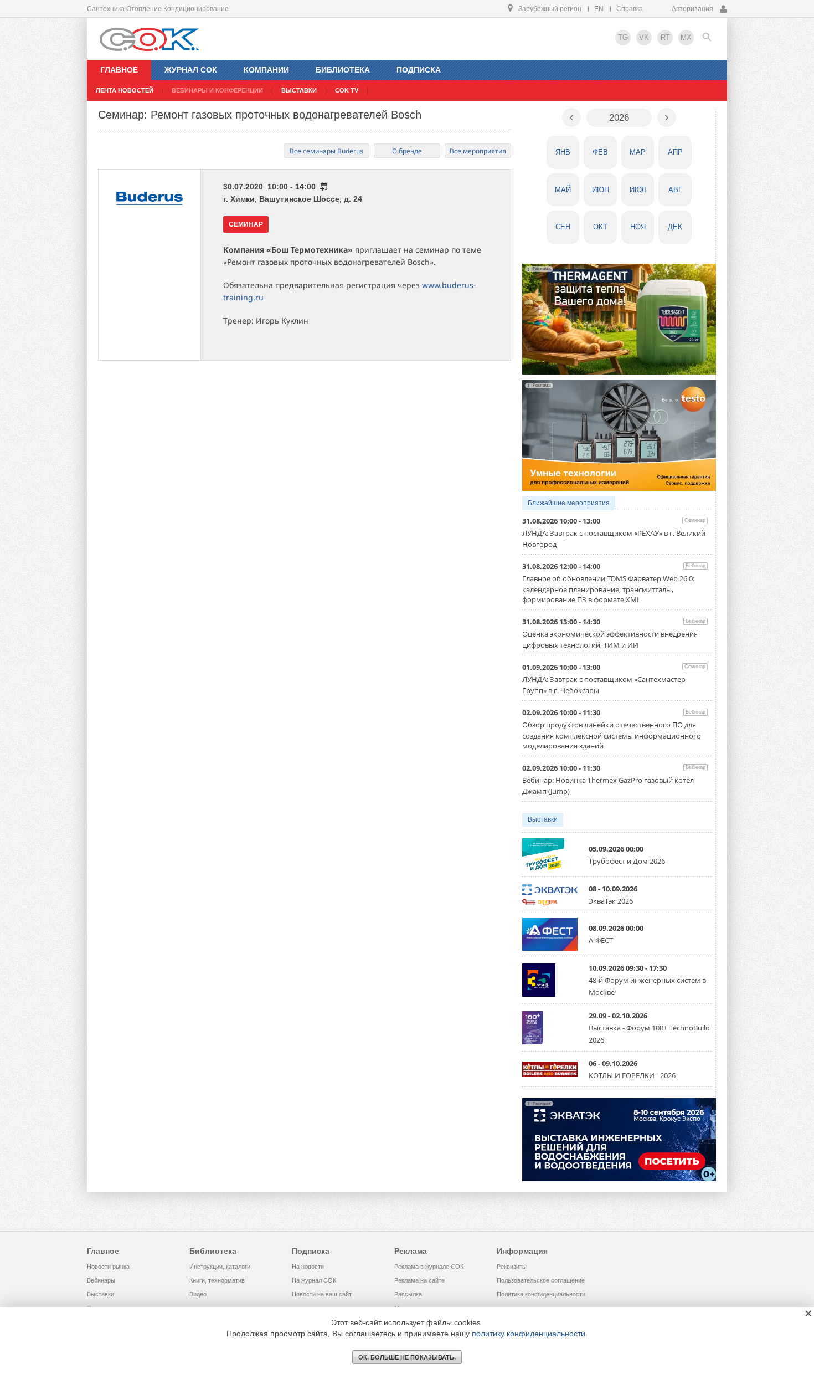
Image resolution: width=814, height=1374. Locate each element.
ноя (638, 227)
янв (562, 152)
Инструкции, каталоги (219, 1266)
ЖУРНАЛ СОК (190, 69)
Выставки (543, 819)
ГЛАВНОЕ (119, 69)
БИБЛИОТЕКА (343, 69)
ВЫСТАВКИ (299, 90)
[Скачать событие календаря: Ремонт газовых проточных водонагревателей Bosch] (323, 186)
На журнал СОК (314, 1280)
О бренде (407, 151)
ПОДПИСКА (418, 69)
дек (675, 227)
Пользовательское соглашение (541, 1280)
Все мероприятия (478, 151)
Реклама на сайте (419, 1280)
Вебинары (101, 1280)
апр (675, 152)
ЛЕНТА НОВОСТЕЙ (124, 90)
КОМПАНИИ (266, 69)
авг (675, 190)
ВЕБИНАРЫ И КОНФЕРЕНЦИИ (217, 90)
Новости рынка (108, 1266)
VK (644, 37)
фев (600, 152)
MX (686, 37)
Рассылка (408, 1294)
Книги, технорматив (217, 1280)
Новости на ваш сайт (322, 1294)
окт (600, 227)
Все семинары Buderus (326, 151)
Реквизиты (512, 1266)
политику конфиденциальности (528, 1333)
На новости (308, 1266)
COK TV (346, 90)
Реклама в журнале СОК (428, 1266)
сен (562, 227)
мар (638, 152)
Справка (629, 9)
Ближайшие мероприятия (569, 503)
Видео (198, 1294)
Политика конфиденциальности (541, 1294)
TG (623, 37)
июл (638, 190)
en (599, 9)
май (563, 190)
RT (665, 37)
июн (600, 190)
